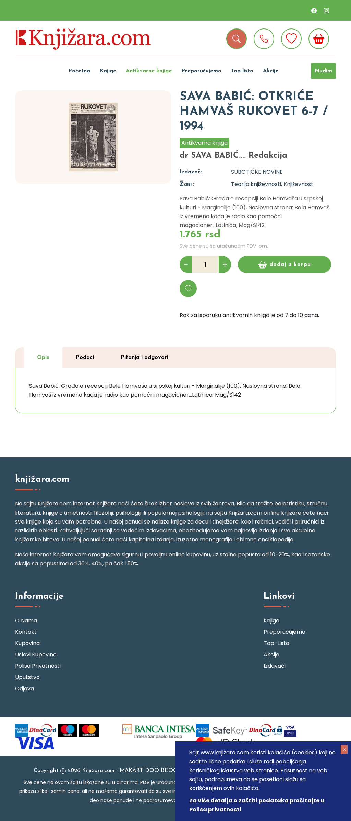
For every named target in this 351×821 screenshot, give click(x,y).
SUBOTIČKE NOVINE (257, 172)
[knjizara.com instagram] (326, 10)
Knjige (108, 71)
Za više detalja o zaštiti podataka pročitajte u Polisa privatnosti (256, 805)
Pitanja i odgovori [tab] (144, 357)
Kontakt (26, 632)
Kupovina (27, 643)
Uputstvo (27, 677)
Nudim (323, 71)
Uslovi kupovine (36, 654)
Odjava (24, 688)
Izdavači (275, 666)
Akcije (270, 71)
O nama (26, 620)
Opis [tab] (43, 357)
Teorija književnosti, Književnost (272, 184)
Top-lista (242, 71)
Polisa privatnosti (38, 666)
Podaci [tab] (85, 357)
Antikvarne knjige (149, 71)
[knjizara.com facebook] (314, 10)
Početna (79, 71)
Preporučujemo (201, 71)
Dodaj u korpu (290, 264)
